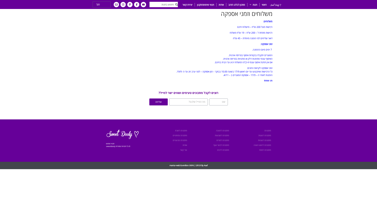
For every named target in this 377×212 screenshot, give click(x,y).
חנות (255, 4)
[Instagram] (123, 4)
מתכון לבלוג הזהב (236, 4)
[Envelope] (116, 4)
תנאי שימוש (110, 143)
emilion (185, 165)
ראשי (264, 4)
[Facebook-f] (136, 4)
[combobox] (163, 4)
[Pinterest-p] (130, 4)
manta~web (175, 165)
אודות (221, 4)
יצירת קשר (187, 4)
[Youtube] (143, 4)
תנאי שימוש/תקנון (205, 4)
